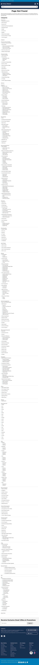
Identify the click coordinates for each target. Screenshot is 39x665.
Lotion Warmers (4, 220)
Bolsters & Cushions (6, 73)
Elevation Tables (4, 63)
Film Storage (5, 545)
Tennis (3, 466)
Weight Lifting (4, 477)
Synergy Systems (5, 189)
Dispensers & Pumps (6, 585)
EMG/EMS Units (4, 139)
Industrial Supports (6, 359)
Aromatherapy (4, 254)
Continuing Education (6, 337)
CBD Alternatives (5, 314)
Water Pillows (4, 397)
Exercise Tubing (5, 169)
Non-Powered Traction (5, 510)
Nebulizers (4, 604)
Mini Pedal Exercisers (6, 158)
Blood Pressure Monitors (7, 107)
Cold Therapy (5, 208)
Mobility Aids (4, 528)
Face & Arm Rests (6, 293)
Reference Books (5, 338)
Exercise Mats (5, 153)
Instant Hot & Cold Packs (7, 211)
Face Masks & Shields (5, 540)
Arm (2, 406)
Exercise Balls (5, 167)
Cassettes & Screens (6, 550)
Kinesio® (3, 232)
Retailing (2, 399)
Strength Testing (4, 101)
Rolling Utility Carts (6, 58)
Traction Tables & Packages (6, 80)
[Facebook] (1, 636)
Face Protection (5, 588)
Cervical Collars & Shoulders (7, 380)
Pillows (2, 386)
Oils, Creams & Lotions (5, 272)
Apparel (4, 598)
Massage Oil (5, 279)
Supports (4, 443)
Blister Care (5, 536)
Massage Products (5, 27)
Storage (3, 354)
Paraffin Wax (5, 225)
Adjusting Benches (5, 55)
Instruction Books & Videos (6, 171)
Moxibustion (4, 30)
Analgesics (3, 490)
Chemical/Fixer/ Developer (7, 558)
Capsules (4, 305)
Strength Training (5, 184)
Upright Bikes (5, 163)
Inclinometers (5, 97)
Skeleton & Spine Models (6, 51)
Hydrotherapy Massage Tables (8, 266)
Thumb (3, 435)
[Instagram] (4, 636)
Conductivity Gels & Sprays (6, 119)
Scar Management (5, 283)
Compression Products (5, 363)
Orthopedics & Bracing (5, 500)
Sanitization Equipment (6, 606)
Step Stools (5, 59)
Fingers (3, 417)
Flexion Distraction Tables (6, 65)
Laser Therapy (3, 243)
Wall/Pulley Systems (6, 198)
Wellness (4, 454)
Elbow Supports (5, 381)
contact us (5, 630)
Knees (3, 425)
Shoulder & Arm (5, 197)
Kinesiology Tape (4, 228)
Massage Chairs (5, 267)
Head (2, 420)
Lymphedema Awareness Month (10, 573)
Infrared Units (4, 218)
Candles (4, 255)
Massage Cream (5, 275)
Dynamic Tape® (4, 229)
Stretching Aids (5, 176)
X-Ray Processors (5, 555)
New (1, 575)
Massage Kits (5, 277)
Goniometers (5, 96)
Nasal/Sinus (4, 530)
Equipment (4, 462)
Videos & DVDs (5, 339)
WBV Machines (5, 154)
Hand (3, 419)
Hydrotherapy (5, 179)
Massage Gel (5, 276)
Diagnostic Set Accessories (7, 88)
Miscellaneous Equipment (7, 180)
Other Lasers (4, 250)
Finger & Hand (5, 382)
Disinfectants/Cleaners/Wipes (7, 523)
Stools (4, 60)
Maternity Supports (6, 361)
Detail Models (4, 44)
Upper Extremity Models (7, 48)
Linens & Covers (4, 258)
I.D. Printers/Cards (6, 559)
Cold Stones (5, 286)
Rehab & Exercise (4, 503)
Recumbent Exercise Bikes (7, 159)
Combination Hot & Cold (7, 209)
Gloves (3, 525)
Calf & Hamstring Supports (7, 367)
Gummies (4, 308)
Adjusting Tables (4, 488)
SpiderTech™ (4, 237)
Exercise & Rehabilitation (5, 145)
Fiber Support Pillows (5, 387)
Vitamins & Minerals (5, 325)
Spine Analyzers (5, 98)
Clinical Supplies (4, 522)
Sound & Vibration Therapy (6, 35)
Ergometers (5, 157)
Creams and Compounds (7, 306)
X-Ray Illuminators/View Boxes (7, 553)
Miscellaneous (4, 610)
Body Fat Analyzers (6, 87)
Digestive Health (4, 317)
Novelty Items (4, 347)
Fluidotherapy (4, 205)
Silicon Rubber (5, 125)
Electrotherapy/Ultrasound (6, 129)
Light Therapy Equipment (6, 249)
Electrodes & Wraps (5, 124)
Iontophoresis (4, 141)
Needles (3, 32)
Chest (3, 409)
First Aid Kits (5, 603)
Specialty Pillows (4, 395)
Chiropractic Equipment (10, 660)
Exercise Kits (5, 174)
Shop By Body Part (4, 403)
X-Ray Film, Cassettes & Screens (7, 549)
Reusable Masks (6, 591)
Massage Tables (5, 268)
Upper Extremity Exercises (6, 193)
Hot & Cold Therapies (8, 570)
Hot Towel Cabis (5, 265)
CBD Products (4, 303)
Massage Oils (5, 309)
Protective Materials (6, 560)
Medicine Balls (5, 187)
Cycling (3, 450)
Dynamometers (5, 103)
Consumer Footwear (6, 368)
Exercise (4, 457)
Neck (2, 430)
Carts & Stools (4, 56)
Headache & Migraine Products (10, 567)
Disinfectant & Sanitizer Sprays (8, 579)
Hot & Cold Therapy (5, 495)
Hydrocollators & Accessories (7, 214)
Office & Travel (4, 392)
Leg (2, 427)
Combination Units (6, 131)
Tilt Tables (3, 78)
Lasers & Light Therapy (6, 135)
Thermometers (5, 114)
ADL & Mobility (4, 146)
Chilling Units (4, 203)
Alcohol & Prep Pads (6, 583)
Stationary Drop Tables (5, 70)
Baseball (3, 442)
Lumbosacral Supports (6, 360)
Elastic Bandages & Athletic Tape (8, 376)
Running (3, 461)
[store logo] (7, 4)
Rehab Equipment (5, 178)
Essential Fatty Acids (5, 319)
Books (4, 297)
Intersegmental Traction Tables (7, 508)
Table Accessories (5, 289)
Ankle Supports (5, 366)
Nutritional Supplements (5, 301)
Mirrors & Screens (5, 344)
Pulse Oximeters (5, 110)
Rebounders (5, 175)
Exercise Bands (5, 168)
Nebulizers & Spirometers (7, 109)
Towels (4, 262)
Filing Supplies (4, 341)
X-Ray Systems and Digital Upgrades (8, 563)
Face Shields (6, 592)
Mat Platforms (4, 68)
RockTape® (4, 235)
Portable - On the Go (5, 501)
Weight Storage (5, 190)
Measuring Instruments (6, 546)
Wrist (3, 438)
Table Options (5, 75)
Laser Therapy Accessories (6, 247)
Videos (4, 298)
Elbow (3, 412)
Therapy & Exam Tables (5, 77)
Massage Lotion (5, 278)
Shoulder (3, 432)
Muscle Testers (5, 104)
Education (3, 230)
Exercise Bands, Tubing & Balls (7, 164)
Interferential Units (6, 134)
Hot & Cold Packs (4, 206)
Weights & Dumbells (6, 191)
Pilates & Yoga (5, 188)
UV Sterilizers (5, 607)
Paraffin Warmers (5, 224)
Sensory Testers (5, 93)
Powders (3, 322)
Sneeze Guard (6, 593)
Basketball (3, 446)
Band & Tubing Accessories (7, 166)
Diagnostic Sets (5, 89)
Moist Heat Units (5, 212)
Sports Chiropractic (4, 487)
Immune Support (4, 327)
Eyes (2, 414)
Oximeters (4, 602)
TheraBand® (4, 240)
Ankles (3, 404)
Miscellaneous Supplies (5, 346)
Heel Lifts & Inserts (6, 369)
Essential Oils (4, 24)
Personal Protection (5, 587)
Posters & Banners (5, 352)
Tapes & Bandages (5, 373)
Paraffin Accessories (6, 223)
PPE (1, 577)
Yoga (2, 482)
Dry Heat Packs (5, 210)
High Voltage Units (6, 133)
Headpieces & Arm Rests (7, 74)
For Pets (4, 307)
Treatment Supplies (4, 517)
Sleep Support (4, 324)
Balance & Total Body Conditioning (7, 150)
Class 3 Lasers (4, 244)
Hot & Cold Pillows (5, 390)
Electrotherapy (4, 22)
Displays (3, 334)
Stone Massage (4, 285)
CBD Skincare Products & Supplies (8, 313)
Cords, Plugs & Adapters (6, 121)
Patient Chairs (4, 349)
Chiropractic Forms (5, 332)
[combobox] (19, 7)
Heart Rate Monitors (6, 108)
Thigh (3, 433)
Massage (2, 253)
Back (2, 407)
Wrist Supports (5, 383)
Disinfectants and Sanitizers (6, 578)
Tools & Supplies (4, 37)
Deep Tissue (4, 122)
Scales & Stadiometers (5, 100)
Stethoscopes (5, 113)
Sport (2, 441)
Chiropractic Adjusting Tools (6, 520)
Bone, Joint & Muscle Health (6, 302)
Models (3, 29)
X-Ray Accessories (5, 544)
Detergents (4, 584)
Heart (3, 422)
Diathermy (4, 132)
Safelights (4, 561)
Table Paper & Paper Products (7, 533)
